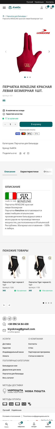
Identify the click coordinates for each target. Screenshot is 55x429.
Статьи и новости (35, 356)
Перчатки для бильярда (16, 16)
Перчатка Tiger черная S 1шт (13, 283)
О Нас (30, 348)
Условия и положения (11, 416)
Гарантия (7, 348)
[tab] (25, 77)
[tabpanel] (27, 207)
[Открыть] (4, 8)
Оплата (6, 356)
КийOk (13, 148)
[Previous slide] (6, 52)
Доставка (7, 344)
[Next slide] (49, 52)
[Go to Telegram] (10, 319)
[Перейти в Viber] (15, 319)
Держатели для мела (12, 370)
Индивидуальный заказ (13, 352)
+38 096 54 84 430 (18, 323)
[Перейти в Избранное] (20, 424)
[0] (51, 7)
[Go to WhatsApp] (5, 319)
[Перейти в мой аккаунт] (41, 7)
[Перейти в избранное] (46, 7)
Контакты (50, 2)
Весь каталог (8, 378)
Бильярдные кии (10, 366)
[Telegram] (24, 153)
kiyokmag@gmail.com (21, 328)
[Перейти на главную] (14, 8)
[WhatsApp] (20, 153)
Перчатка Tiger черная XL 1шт (40, 283)
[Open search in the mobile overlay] (6, 424)
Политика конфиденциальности (36, 416)
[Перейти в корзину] (51, 7)
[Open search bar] (8, 424)
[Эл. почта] (28, 153)
